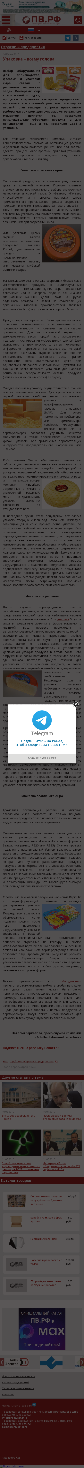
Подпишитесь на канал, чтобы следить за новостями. (42, 743)
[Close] (75, 704)
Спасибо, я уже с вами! (42, 757)
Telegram (42, 733)
